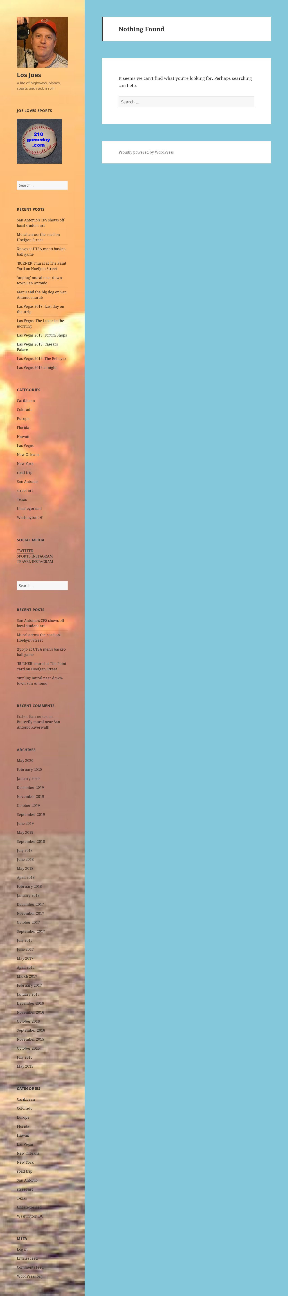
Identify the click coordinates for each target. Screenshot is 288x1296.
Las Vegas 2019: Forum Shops (42, 335)
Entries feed (27, 1258)
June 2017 (25, 949)
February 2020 (29, 769)
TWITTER (25, 550)
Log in (22, 1249)
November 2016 (30, 1012)
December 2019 (30, 787)
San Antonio (27, 481)
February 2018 (29, 886)
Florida (23, 427)
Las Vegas (25, 445)
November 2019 (30, 796)
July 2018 (25, 850)
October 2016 (28, 1021)
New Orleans (28, 454)
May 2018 (25, 868)
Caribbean (26, 400)
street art (25, 490)
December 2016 (30, 1003)
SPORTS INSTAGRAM (35, 556)
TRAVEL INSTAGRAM (35, 561)
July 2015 (25, 1057)
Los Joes (29, 75)
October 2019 (28, 805)
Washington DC (30, 517)
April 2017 (26, 967)
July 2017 (25, 940)
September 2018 (31, 841)
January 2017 (28, 994)
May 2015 (25, 1066)
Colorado (24, 409)
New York (25, 463)
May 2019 (25, 832)
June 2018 (25, 859)
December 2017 (30, 904)
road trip (24, 472)
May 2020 (25, 760)
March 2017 (27, 976)
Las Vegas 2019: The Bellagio (41, 358)
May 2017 (25, 958)
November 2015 (30, 1039)
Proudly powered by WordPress (146, 152)
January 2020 (28, 778)
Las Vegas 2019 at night (37, 367)
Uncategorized (29, 508)
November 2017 (30, 913)
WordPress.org (30, 1276)
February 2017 (29, 985)
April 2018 (26, 877)
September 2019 (31, 814)
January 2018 (28, 895)
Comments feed (30, 1267)
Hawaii (23, 436)
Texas (22, 499)
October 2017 (28, 922)
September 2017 (31, 931)
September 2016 (31, 1030)
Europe (23, 418)
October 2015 (28, 1048)
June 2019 (25, 823)
